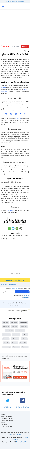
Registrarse (21, 1)
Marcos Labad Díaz (22, 442)
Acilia (10, 434)
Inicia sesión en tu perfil (22, 292)
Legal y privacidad (6, 426)
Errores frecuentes (7, 418)
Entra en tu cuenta (11, 1)
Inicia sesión (12, 284)
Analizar (24, 46)
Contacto (4, 424)
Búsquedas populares (7, 420)
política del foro (15, 288)
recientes (26, 295)
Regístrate (21, 280)
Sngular (19, 434)
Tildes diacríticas (6, 416)
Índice (3, 422)
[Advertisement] (15, 26)
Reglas (3, 414)
